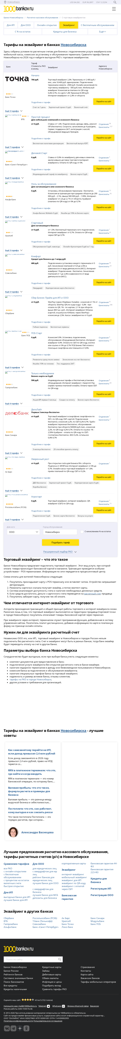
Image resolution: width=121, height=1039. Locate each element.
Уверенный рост (40, 459)
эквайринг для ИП (71, 880)
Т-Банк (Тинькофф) (42, 921)
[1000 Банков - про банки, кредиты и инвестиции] (20, 1028)
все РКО (8, 868)
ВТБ (6, 921)
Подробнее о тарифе (40, 102)
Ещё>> (102, 31)
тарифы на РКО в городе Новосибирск (30, 679)
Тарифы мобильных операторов (98, 981)
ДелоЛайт (36, 409)
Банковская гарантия (69, 897)
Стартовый (37, 222)
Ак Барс (66, 918)
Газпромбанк (11, 924)
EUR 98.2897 (88, 2)
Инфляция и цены (52, 981)
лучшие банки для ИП (16, 899)
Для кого (11, 527)
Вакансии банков (90, 978)
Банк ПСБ (96, 924)
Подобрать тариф (60, 542)
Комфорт (36, 256)
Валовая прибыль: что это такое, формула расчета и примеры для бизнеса (29, 791)
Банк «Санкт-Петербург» (45, 926)
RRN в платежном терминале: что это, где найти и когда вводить (32, 772)
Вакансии (94, 1006)
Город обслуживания (52, 527)
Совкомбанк (39, 924)
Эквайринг (69, 25)
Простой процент (40, 116)
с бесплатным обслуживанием (12, 876)
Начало (35, 75)
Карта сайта (87, 974)
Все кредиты (10, 985)
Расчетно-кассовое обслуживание (42, 17)
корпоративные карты (74, 863)
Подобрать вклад (51, 985)
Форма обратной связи (78, 1006)
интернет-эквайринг (73, 874)
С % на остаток (23, 31)
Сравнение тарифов (16, 863)
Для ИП (11, 25)
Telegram (42, 1006)
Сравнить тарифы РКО (54, 989)
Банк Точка (67, 924)
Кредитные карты (51, 967)
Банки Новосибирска (13, 17)
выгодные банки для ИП (17, 897)
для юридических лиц (45, 868)
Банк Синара (97, 918)
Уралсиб (66, 921)
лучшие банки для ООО (46, 883)
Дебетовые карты (51, 974)
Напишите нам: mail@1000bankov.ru (20, 1006)
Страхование (88, 967)
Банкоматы (105, 126)
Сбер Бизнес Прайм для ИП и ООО (50, 297)
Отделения (105, 124)
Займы (46, 970)
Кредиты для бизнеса (64, 31)
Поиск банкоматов (14, 981)
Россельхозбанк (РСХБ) (45, 918)
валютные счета (12, 883)
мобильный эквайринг (74, 877)
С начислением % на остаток (98, 531)
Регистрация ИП (101, 888)
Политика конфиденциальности (18, 1021)
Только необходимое (42, 373)
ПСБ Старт (36, 333)
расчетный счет (92, 593)
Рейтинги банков (13, 974)
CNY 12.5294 (101, 2)
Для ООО (26, 25)
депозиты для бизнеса (45, 897)
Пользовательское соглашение (47, 1021)
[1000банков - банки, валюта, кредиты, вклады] (26, 1028)
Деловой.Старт (39, 153)
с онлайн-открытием (15, 871)
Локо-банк (67, 926)
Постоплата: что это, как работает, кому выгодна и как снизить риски (30, 810)
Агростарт (36, 496)
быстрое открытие (14, 886)
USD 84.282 (75, 2)
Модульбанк (97, 921)
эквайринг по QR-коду (74, 883)
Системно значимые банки (18, 978)
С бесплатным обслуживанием (97, 25)
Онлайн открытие (47, 25)
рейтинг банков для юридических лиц (43, 879)
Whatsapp (56, 1006)
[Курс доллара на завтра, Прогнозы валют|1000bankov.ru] (13, 1028)
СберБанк (9, 918)
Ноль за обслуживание (43, 183)
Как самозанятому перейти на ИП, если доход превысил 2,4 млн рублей (31, 751)
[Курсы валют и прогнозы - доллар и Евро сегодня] (7, 1028)
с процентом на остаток (16, 880)
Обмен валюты (50, 978)
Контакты (86, 970)
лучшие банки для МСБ (45, 894)
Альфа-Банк (10, 926)
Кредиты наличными (15, 989)
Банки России (11, 970)
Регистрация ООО (102, 895)
